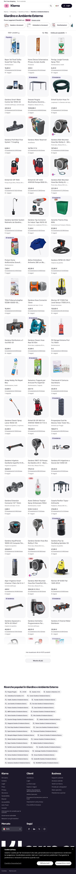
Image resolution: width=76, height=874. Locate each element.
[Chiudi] (72, 849)
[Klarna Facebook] (29, 829)
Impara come (36, 20)
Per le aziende (21, 1)
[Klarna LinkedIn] (34, 829)
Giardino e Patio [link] (24, 12)
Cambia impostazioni (13, 863)
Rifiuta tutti (45, 863)
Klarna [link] (6, 12)
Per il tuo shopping (9, 1)
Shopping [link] (13, 12)
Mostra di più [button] (38, 661)
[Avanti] (69, 25)
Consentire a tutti (63, 863)
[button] (57, 6)
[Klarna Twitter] (39, 829)
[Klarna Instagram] (44, 829)
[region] (38, 857)
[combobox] (58, 32)
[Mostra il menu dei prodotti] (70, 16)
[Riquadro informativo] (19, 33)
